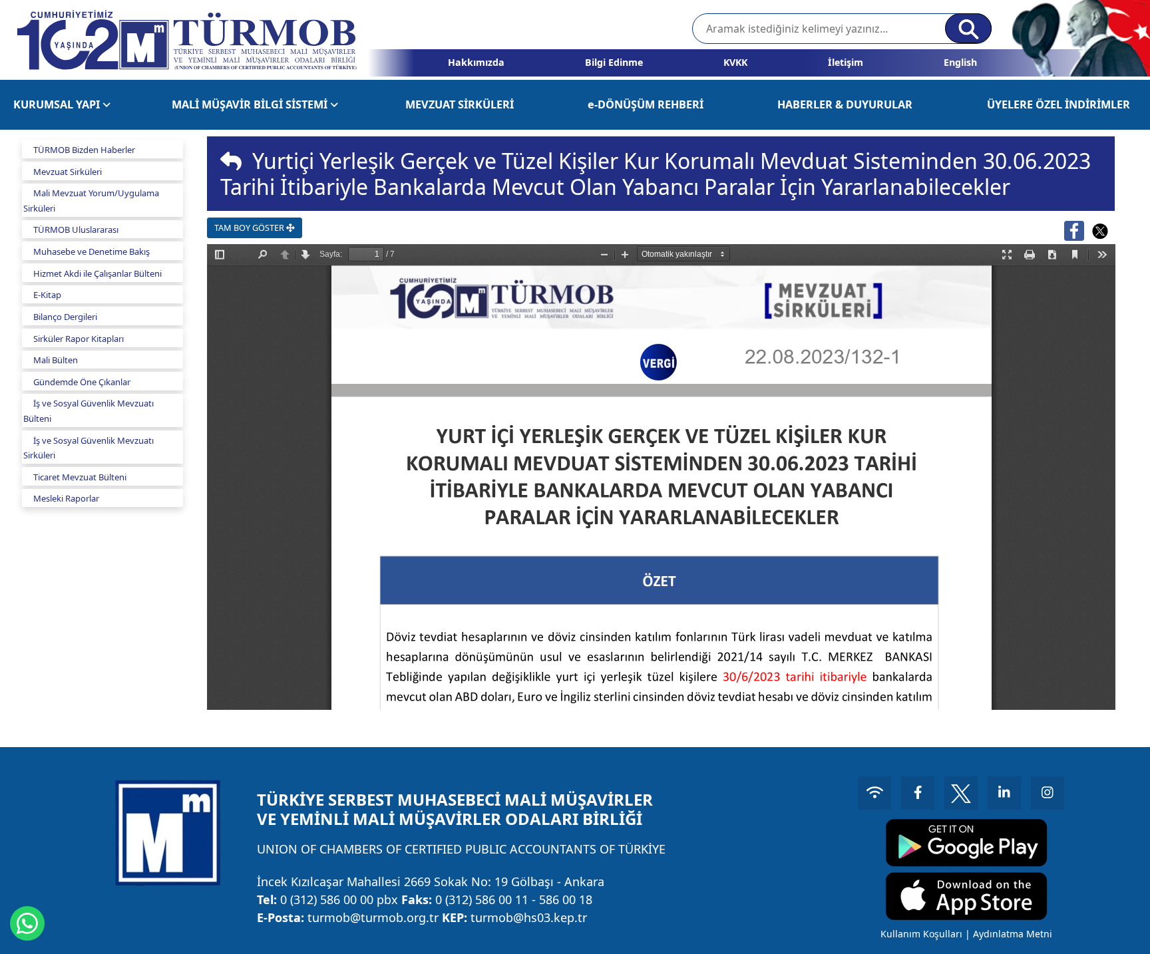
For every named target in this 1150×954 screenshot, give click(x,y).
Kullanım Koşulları (921, 933)
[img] (231, 161)
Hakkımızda (476, 62)
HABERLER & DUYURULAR (844, 104)
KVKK (735, 62)
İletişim (845, 62)
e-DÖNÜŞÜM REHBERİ (645, 104)
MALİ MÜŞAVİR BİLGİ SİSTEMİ (251, 104)
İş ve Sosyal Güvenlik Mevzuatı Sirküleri (88, 448)
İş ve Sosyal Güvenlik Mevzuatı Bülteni (88, 410)
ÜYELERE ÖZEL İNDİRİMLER (1058, 104)
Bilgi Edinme (614, 62)
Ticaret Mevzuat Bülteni (79, 477)
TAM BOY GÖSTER (250, 228)
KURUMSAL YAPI (57, 104)
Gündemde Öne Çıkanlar (81, 382)
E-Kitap (47, 295)
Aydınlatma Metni (1012, 933)
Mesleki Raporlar (66, 498)
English (960, 62)
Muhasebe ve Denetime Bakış (91, 251)
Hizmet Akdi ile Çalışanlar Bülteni (97, 273)
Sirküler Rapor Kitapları (78, 339)
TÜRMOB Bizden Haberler (84, 150)
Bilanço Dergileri (65, 317)
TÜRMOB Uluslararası (75, 230)
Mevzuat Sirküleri (67, 172)
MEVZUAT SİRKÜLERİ (459, 104)
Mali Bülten (55, 360)
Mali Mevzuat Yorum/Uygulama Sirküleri (91, 200)
